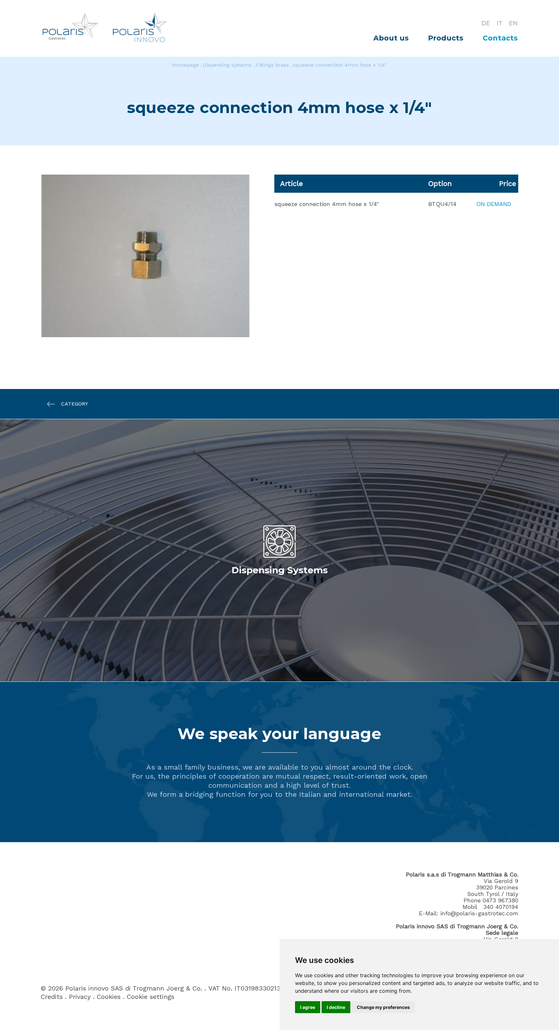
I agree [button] (307, 1007)
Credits (52, 997)
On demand (493, 203)
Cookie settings (150, 997)
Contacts (500, 38)
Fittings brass (272, 65)
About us (391, 38)
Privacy (80, 997)
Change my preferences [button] (383, 1007)
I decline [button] (336, 1007)
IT (499, 23)
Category (74, 404)
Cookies (109, 997)
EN (513, 23)
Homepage (185, 65)
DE (485, 23)
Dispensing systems (227, 65)
